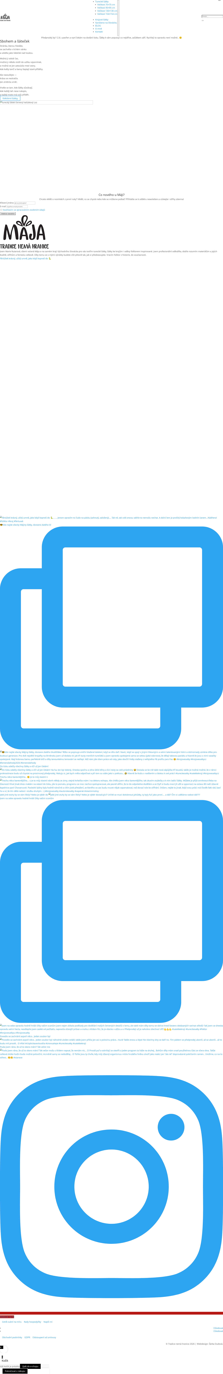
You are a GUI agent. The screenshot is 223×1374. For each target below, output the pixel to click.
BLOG (98, 25)
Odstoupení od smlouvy (44, 1337)
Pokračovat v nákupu (15, 1371)
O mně (98, 28)
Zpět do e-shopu (30, 1366)
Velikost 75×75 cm (106, 4)
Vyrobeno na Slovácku (106, 22)
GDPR (27, 1337)
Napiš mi (48, 1321)
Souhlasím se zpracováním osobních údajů (24, 209)
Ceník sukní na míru (11, 1321)
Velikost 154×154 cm (107, 14)
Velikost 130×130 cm (107, 10)
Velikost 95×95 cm (106, 7)
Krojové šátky (101, 19)
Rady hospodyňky (32, 1321)
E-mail (3, 206)
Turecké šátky (101, 1)
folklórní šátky (10, 98)
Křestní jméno (7, 202)
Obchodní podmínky (12, 1337)
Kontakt (99, 31)
